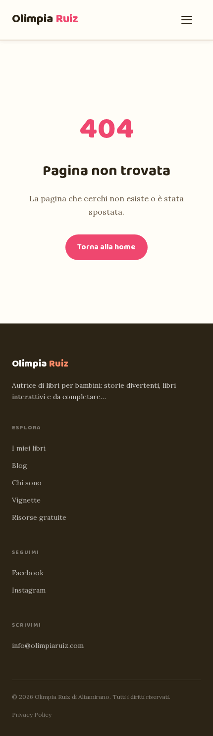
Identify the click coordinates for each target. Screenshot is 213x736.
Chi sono (27, 482)
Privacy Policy (32, 714)
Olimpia (45, 19)
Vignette (26, 500)
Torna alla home (106, 247)
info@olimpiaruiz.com (48, 645)
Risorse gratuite (39, 517)
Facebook (28, 572)
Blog (19, 465)
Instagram (29, 590)
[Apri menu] (189, 20)
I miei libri (29, 448)
